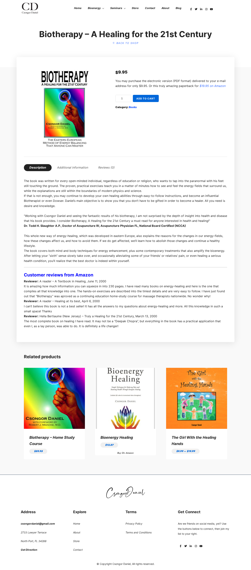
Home (77, 8)
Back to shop (127, 43)
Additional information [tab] (72, 167)
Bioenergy (94, 8)
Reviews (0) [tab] (106, 167)
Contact (150, 8)
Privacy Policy (134, 523)
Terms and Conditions (139, 532)
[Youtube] (211, 9)
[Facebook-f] (190, 9)
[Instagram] (206, 9)
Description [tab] (37, 167)
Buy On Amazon (125, 453)
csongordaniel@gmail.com (38, 523)
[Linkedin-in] (201, 9)
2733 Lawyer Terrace (33, 532)
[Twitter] (196, 9)
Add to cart (145, 98)
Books (133, 107)
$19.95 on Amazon (213, 86)
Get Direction (29, 549)
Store (135, 8)
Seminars (116, 8)
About (165, 8)
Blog (178, 8)
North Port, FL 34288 (33, 541)
